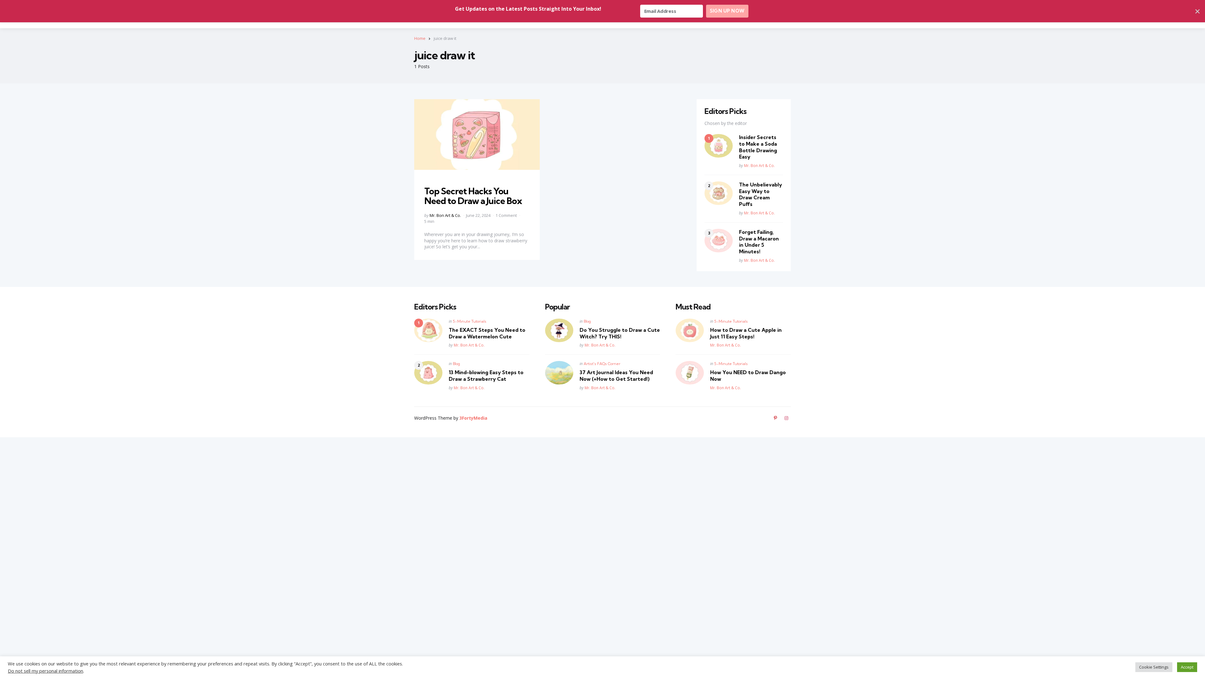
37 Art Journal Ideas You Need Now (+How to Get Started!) (616, 375)
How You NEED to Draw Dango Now (748, 375)
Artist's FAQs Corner (602, 363)
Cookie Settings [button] (1154, 667)
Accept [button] (1187, 667)
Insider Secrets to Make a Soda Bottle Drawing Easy (758, 147)
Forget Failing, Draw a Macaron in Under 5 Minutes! (759, 242)
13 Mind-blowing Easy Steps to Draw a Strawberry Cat (486, 375)
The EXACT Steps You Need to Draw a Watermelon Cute (487, 333)
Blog (456, 363)
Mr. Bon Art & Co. (445, 215)
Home (420, 38)
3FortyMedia (473, 418)
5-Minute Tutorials (469, 321)
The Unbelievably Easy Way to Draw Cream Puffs (760, 194)
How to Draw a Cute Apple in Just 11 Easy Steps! (746, 333)
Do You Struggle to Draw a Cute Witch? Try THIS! (620, 333)
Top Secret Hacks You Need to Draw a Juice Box (473, 196)
